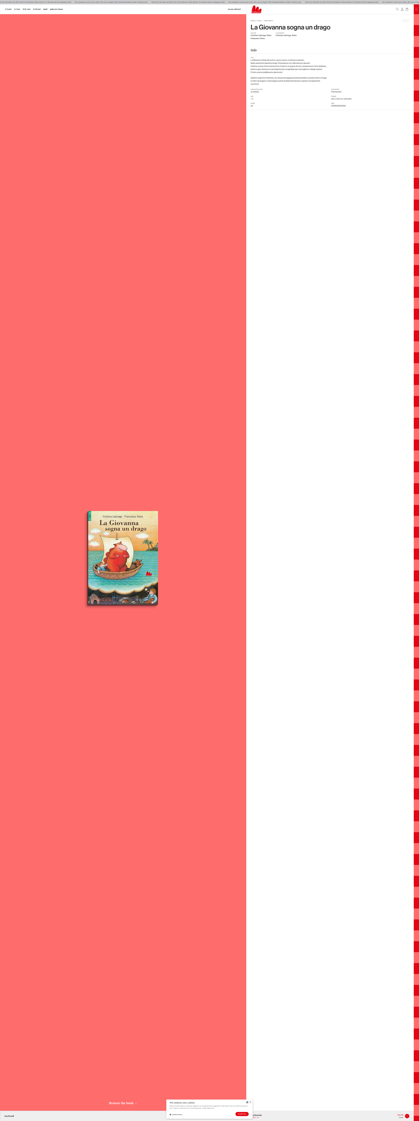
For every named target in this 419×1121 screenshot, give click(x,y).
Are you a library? (234, 9)
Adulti (45, 9)
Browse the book (123, 1103)
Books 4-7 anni (256, 20)
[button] (176, 1114)
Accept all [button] (242, 1114)
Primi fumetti (268, 20)
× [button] (250, 1102)
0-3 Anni (8, 9)
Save (404, 20)
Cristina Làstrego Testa (261, 35)
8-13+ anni (26, 9)
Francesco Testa (258, 38)
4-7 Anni (17, 9)
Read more (210, 1108)
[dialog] (209, 1109)
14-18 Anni (37, 9)
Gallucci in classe (56, 9)
